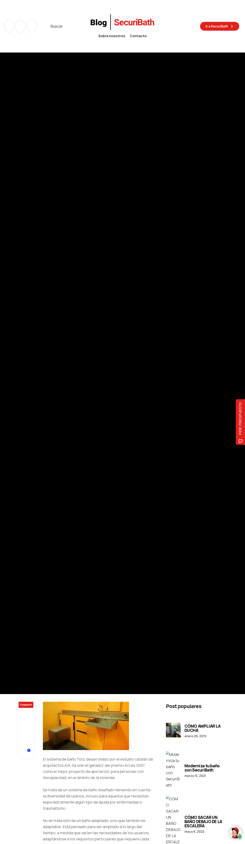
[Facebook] (26, 713)
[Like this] (26, 753)
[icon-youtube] (20, 26)
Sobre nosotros (111, 36)
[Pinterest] (26, 733)
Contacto (138, 36)
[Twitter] (26, 723)
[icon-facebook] (9, 26)
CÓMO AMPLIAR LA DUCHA (203, 728)
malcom (37, 391)
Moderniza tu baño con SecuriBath (202, 768)
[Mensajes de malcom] (22, 391)
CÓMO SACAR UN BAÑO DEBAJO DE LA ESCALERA (203, 821)
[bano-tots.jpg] (86, 725)
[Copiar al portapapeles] (26, 743)
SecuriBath (71, 351)
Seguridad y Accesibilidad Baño (40, 351)
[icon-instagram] (32, 26)
